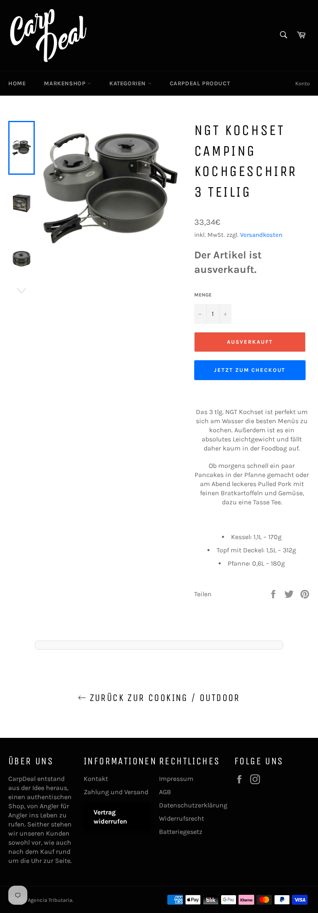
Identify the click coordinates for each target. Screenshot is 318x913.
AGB (165, 792)
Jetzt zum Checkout (249, 370)
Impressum (176, 779)
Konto (302, 83)
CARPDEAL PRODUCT (200, 83)
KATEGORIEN (128, 83)
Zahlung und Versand (116, 792)
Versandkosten (261, 234)
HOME (17, 83)
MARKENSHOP (65, 83)
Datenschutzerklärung (193, 805)
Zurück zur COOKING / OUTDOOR (163, 697)
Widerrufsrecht (181, 818)
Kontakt (96, 779)
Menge (203, 295)
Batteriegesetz (180, 832)
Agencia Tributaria (50, 900)
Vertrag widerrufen (110, 816)
